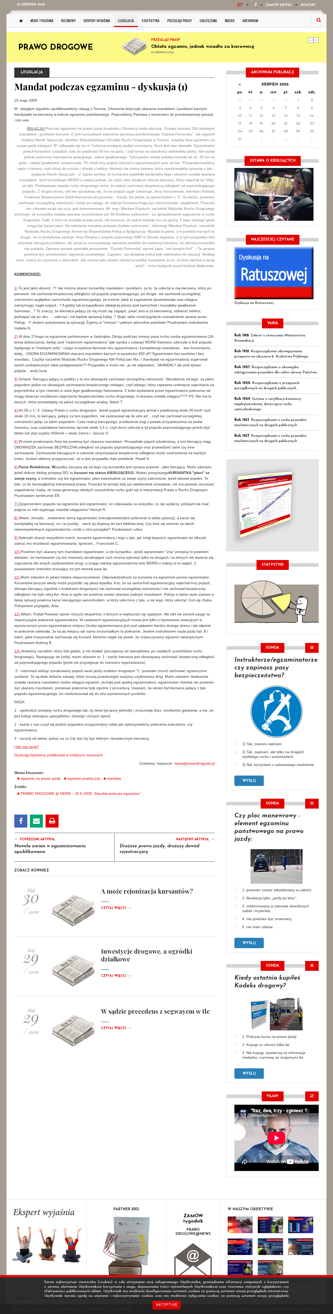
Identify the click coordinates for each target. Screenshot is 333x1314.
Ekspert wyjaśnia (97, 20)
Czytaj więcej (116, 908)
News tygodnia (41, 20)
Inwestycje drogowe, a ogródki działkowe (146, 955)
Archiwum (250, 20)
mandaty (114, 778)
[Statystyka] (276, 601)
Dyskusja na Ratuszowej (254, 303)
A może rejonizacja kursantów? (147, 891)
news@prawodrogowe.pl (194, 763)
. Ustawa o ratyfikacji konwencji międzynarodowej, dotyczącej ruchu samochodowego (267, 404)
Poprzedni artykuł (34, 839)
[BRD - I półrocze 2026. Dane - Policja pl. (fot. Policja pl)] (240, 1225)
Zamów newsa (279, 5)
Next (316, 40)
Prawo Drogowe (55, 48)
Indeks (230, 20)
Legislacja (126, 20)
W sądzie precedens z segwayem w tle (155, 1011)
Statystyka (150, 20)
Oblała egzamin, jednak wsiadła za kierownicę (202, 46)
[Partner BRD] (126, 1246)
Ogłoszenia (208, 20)
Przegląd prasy (179, 20)
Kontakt (308, 5)
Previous (310, 40)
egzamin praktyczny (83, 778)
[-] (270, 1225)
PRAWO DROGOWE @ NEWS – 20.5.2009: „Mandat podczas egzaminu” (81, 793)
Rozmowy (68, 20)
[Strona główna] (21, 20)
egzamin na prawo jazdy (41, 778)
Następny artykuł (195, 839)
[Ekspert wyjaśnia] (46, 1238)
